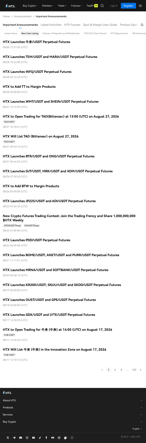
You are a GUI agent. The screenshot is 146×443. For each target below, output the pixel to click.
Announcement (23, 16)
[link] (9, 122)
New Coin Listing (29, 33)
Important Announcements (20, 24)
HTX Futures (72, 24)
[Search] (142, 25)
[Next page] (140, 369)
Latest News (10, 33)
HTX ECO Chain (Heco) (95, 33)
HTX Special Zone (119, 33)
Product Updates (131, 24)
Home (6, 16)
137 (134, 369)
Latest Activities (51, 24)
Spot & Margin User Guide (100, 24)
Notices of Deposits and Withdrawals (61, 33)
